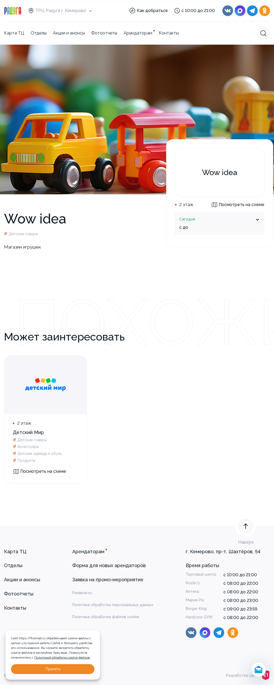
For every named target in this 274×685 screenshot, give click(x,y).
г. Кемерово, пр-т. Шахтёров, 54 (223, 551)
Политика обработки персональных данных (112, 605)
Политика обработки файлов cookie (105, 617)
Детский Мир (28, 432)
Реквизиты (82, 593)
